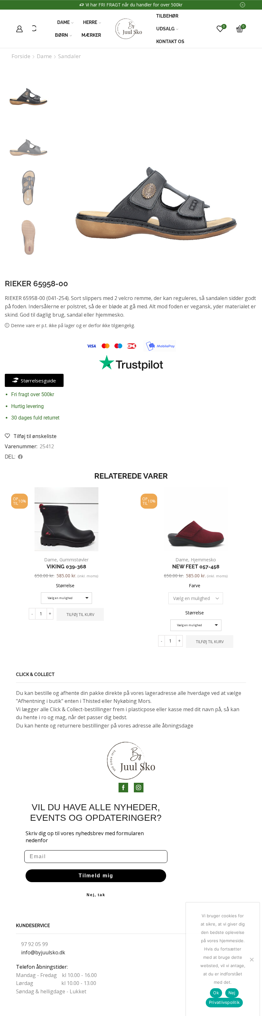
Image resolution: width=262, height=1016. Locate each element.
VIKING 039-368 (66, 567)
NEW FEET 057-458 (196, 567)
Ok (216, 992)
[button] (20, 457)
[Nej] (251, 959)
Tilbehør (167, 16)
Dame (63, 22)
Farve (194, 585)
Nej (231, 992)
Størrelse (65, 585)
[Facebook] (123, 787)
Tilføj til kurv (80, 614)
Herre (90, 22)
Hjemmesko (203, 560)
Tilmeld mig (96, 875)
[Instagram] (138, 787)
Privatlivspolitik (224, 1002)
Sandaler (69, 56)
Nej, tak (96, 895)
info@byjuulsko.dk (43, 952)
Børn (61, 35)
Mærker (91, 35)
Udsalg (165, 28)
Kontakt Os (170, 41)
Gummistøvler (74, 560)
